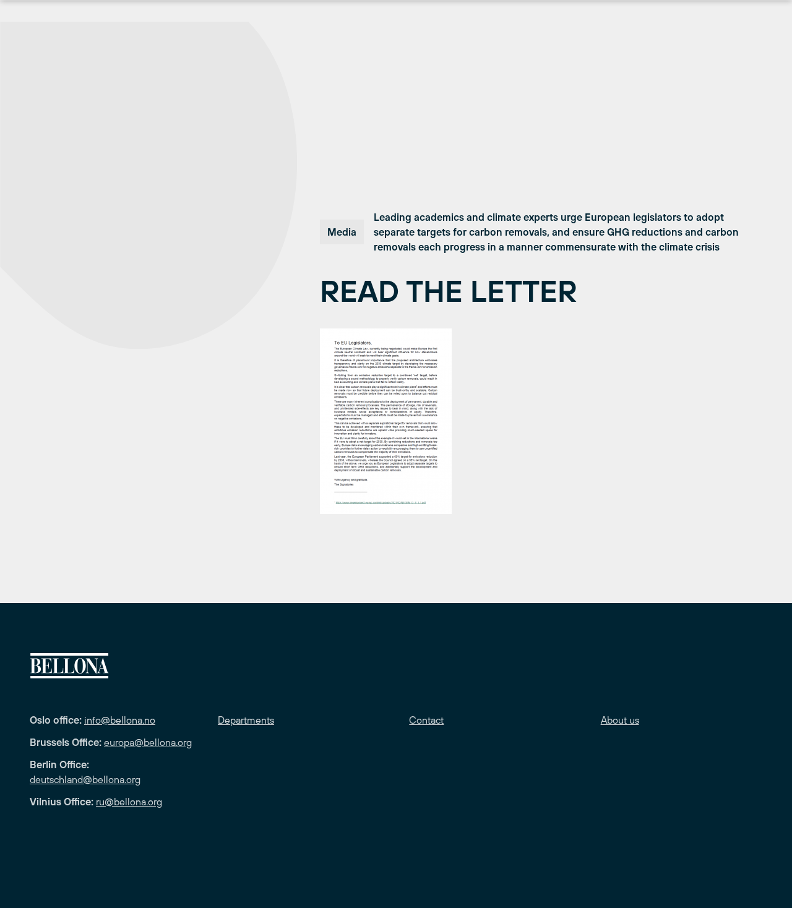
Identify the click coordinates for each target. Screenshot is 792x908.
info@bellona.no (119, 720)
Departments (246, 720)
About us (620, 720)
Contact (426, 720)
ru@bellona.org (129, 801)
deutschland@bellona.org (85, 779)
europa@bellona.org (148, 742)
